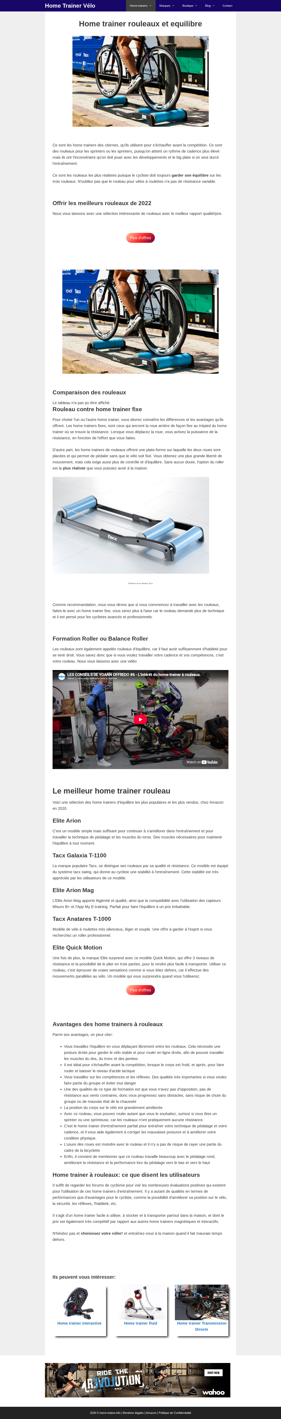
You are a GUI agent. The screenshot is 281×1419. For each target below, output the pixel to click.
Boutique (187, 5)
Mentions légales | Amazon (139, 1412)
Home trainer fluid (140, 1323)
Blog (208, 5)
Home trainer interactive (79, 1323)
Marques (165, 5)
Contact (227, 5)
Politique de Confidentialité (175, 1412)
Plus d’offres (140, 238)
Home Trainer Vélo (70, 5)
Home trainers (139, 5)
